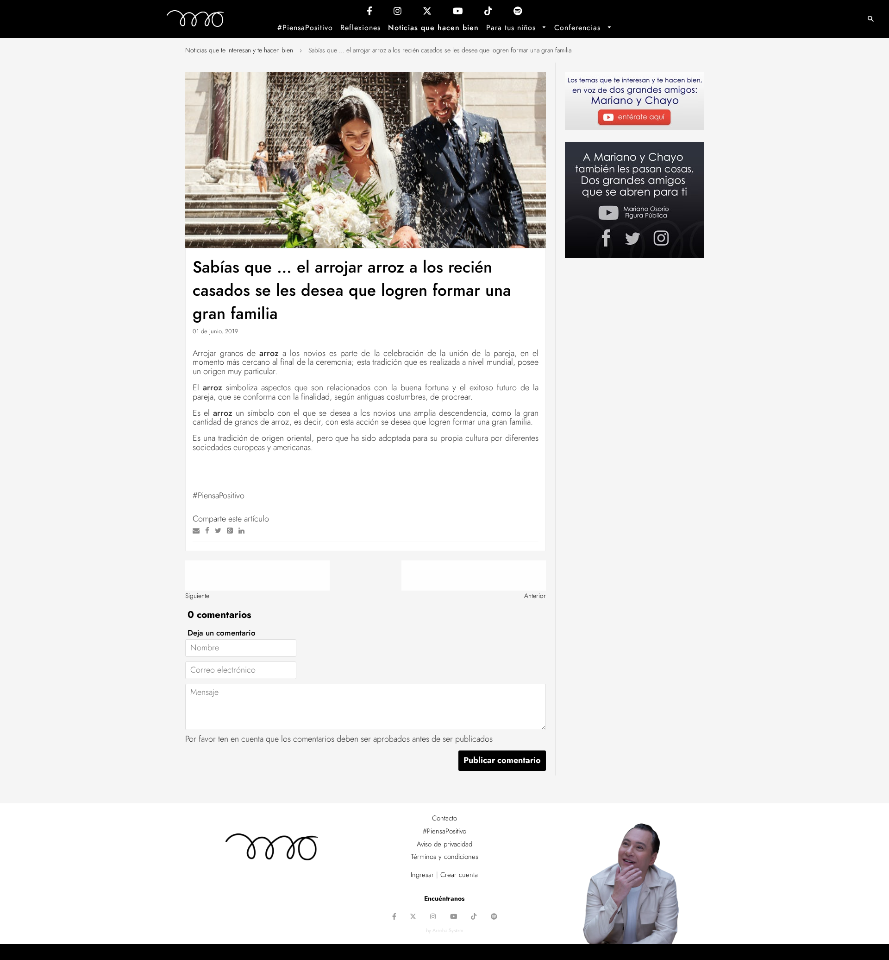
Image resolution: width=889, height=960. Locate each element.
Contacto (444, 818)
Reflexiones (360, 27)
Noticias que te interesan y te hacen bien (239, 50)
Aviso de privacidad (444, 844)
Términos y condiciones (444, 857)
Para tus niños (512, 27)
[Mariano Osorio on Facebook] (369, 13)
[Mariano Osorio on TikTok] (488, 13)
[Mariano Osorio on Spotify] (518, 13)
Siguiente (197, 595)
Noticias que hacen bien (433, 27)
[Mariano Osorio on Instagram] (397, 13)
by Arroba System (444, 930)
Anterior (535, 595)
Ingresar (422, 875)
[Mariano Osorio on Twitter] (427, 13)
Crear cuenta (459, 875)
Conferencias (578, 27)
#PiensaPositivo (305, 27)
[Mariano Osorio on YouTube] (458, 13)
